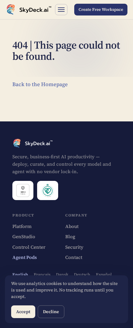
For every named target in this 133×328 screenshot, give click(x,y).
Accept (23, 311)
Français (42, 275)
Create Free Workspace (101, 9)
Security (74, 247)
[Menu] (61, 9)
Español (104, 275)
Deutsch (82, 275)
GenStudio (23, 236)
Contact (73, 257)
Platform (22, 226)
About (72, 226)
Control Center (28, 247)
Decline (51, 311)
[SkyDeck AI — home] (28, 9)
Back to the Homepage (40, 84)
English (20, 275)
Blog (70, 236)
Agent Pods (24, 257)
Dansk (62, 275)
